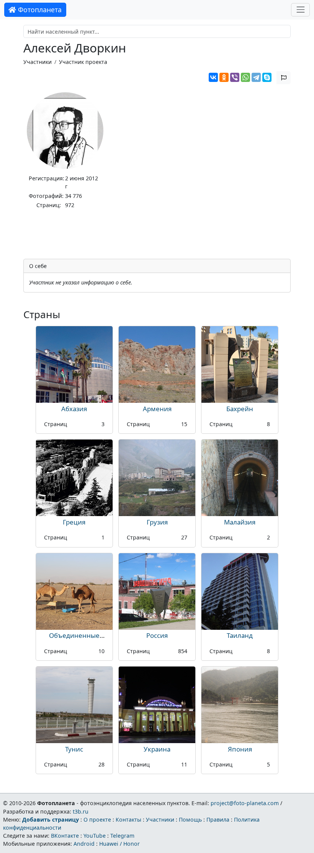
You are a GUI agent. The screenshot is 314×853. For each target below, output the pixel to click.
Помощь (190, 819)
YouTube (94, 835)
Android (84, 843)
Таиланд (240, 635)
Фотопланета (39, 9)
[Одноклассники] (224, 77)
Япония (240, 749)
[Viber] (234, 77)
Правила (217, 819)
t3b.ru (80, 811)
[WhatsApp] (245, 77)
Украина (157, 749)
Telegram (122, 835)
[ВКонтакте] (213, 77)
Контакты (128, 819)
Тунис (74, 749)
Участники (37, 61)
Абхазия (74, 408)
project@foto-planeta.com (245, 803)
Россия (157, 635)
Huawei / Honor (119, 843)
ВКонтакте (65, 835)
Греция (74, 522)
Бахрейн (239, 408)
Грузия (157, 522)
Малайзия (239, 522)
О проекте (97, 819)
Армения (157, 408)
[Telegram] (256, 77)
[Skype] (266, 77)
